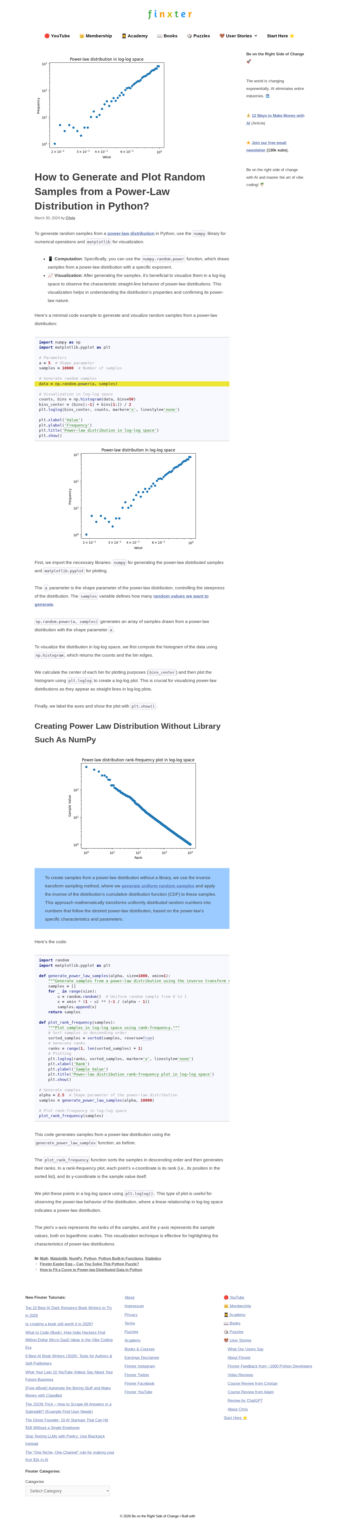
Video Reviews (240, 1375)
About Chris (238, 1409)
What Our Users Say (246, 1349)
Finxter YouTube (138, 1392)
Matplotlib (58, 1258)
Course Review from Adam (251, 1392)
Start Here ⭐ (281, 35)
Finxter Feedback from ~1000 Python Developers (270, 1366)
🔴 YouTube (57, 35)
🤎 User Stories (235, 35)
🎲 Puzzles (198, 35)
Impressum (134, 1306)
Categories (34, 1482)
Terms (130, 1323)
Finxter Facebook (140, 1383)
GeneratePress (207, 1516)
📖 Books (167, 35)
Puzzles (131, 1332)
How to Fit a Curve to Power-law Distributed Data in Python (91, 1270)
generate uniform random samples (158, 886)
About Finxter (239, 1357)
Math (44, 1258)
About (129, 1297)
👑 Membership (95, 35)
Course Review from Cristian (252, 1383)
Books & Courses (140, 1349)
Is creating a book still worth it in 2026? (59, 1324)
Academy (133, 1340)
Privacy (131, 1315)
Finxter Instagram (140, 1366)
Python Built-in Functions (120, 1258)
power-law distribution (131, 233)
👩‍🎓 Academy (134, 35)
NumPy (75, 1258)
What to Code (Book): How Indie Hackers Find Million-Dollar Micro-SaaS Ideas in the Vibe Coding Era (69, 1340)
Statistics (153, 1258)
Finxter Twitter (137, 1375)
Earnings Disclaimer (142, 1357)
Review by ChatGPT (245, 1400)
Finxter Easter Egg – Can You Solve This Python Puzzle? (89, 1264)
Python (90, 1258)
